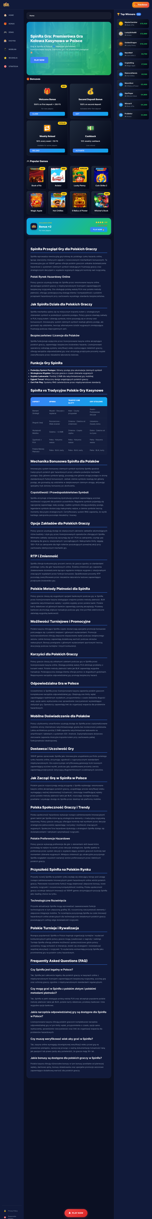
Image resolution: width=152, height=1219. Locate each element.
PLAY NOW (39, 60)
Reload (35, 151)
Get (77, 114)
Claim (35, 114)
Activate (80, 151)
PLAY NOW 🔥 (98, 229)
